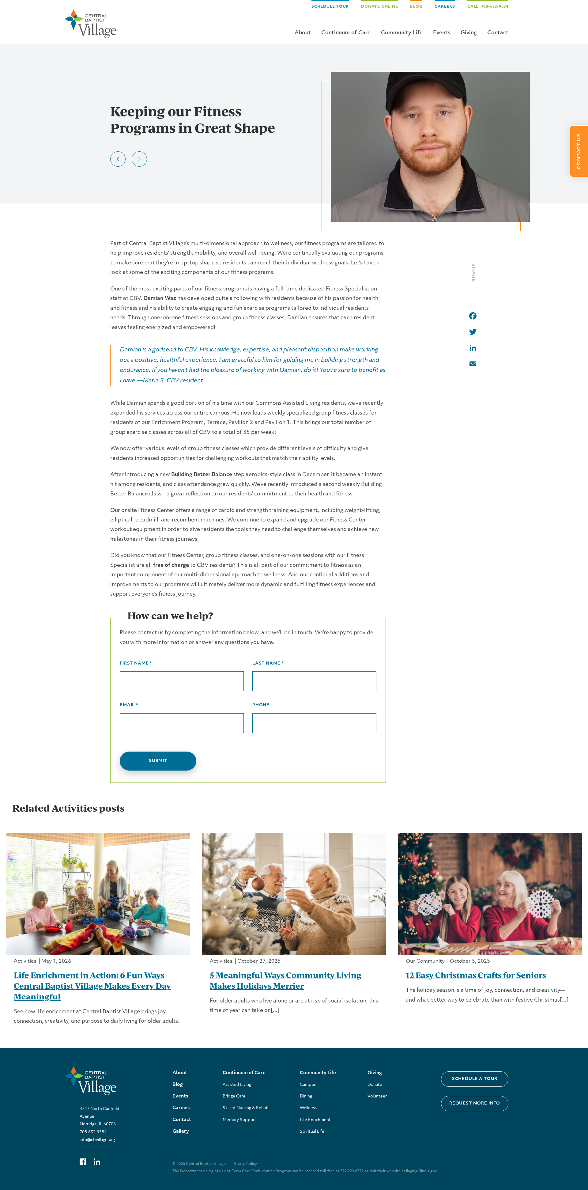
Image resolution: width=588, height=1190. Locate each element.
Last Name (268, 663)
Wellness (308, 1108)
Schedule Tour (330, 7)
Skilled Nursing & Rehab (246, 1108)
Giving (469, 33)
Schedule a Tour (475, 1079)
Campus (308, 1085)
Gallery (180, 1131)
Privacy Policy (244, 1164)
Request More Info (474, 1103)
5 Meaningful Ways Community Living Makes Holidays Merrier (285, 980)
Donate (375, 1085)
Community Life (402, 33)
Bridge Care (234, 1096)
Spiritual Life (312, 1132)
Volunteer (377, 1096)
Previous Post (118, 159)
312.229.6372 (352, 1171)
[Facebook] (473, 316)
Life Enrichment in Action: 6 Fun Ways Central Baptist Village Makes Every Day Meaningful (92, 986)
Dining (306, 1096)
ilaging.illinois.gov (421, 1171)
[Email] (473, 364)
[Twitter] (473, 332)
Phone (261, 705)
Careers (445, 7)
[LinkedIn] (473, 348)
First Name (136, 663)
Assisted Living (237, 1085)
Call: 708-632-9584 (487, 7)
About (303, 33)
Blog (416, 7)
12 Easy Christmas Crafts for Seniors (476, 975)
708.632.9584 (93, 1132)
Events (441, 33)
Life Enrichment (315, 1120)
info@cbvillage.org (97, 1140)
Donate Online (379, 7)
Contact (497, 33)
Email (129, 705)
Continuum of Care (346, 33)
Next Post (139, 159)
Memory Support (239, 1120)
